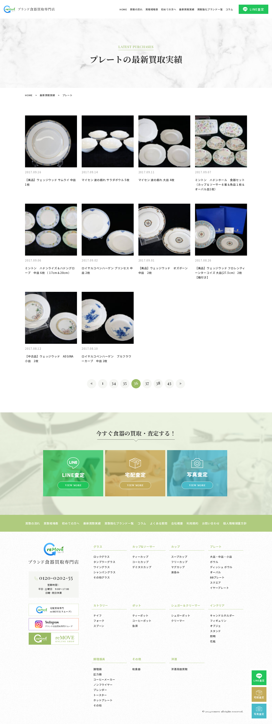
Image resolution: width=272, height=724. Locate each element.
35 (125, 383)
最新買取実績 (186, 9)
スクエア (215, 582)
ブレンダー (100, 690)
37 (147, 383)
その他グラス (101, 577)
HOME (123, 9)
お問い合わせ (211, 523)
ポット (136, 605)
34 (114, 383)
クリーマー (178, 620)
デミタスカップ (142, 567)
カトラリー (100, 605)
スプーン (98, 626)
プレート (216, 547)
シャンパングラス (104, 572)
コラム (229, 9)
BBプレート (217, 577)
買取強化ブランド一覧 (210, 9)
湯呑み (175, 572)
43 (169, 383)
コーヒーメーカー (104, 679)
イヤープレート (219, 588)
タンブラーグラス (104, 562)
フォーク (98, 620)
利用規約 (192, 523)
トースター (100, 695)
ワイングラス (101, 567)
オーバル (215, 572)
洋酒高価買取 (179, 669)
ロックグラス (101, 556)
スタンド (215, 631)
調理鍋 (97, 669)
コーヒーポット (142, 620)
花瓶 (213, 641)
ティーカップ (140, 556)
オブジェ (215, 626)
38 (158, 383)
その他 (97, 705)
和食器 (136, 669)
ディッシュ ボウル (221, 567)
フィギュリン (218, 620)
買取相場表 (151, 9)
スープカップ (179, 556)
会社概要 (177, 523)
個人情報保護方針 (234, 523)
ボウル (214, 562)
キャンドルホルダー (222, 615)
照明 (213, 636)
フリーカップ (179, 562)
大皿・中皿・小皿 (221, 556)
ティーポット (140, 615)
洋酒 (174, 659)
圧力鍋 (97, 674)
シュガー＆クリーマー (185, 605)
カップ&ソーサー (143, 547)
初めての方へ (168, 9)
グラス (97, 547)
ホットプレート (103, 700)
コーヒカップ (140, 562)
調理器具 (99, 659)
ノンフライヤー (103, 684)
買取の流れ (136, 9)
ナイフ (97, 615)
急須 (135, 626)
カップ (175, 547)
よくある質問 (158, 523)
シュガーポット (180, 615)
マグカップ (178, 567)
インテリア (217, 605)
